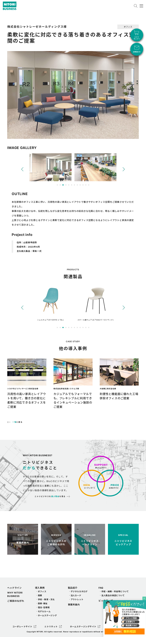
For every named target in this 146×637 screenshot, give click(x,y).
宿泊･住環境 (44, 607)
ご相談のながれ (15, 600)
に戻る (17, 422)
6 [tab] (71, 185)
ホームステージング (47, 615)
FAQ (101, 587)
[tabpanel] (51, 167)
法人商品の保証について (113, 595)
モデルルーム (44, 611)
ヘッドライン (14, 587)
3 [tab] (63, 185)
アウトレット (77, 599)
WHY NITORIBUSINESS (15, 594)
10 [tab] (83, 185)
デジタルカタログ (79, 591)
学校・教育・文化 (46, 599)
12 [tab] (88, 185)
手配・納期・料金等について (115, 591)
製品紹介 (72, 587)
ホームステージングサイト (83, 626)
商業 (40, 595)
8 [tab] (77, 185)
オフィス (42, 591)
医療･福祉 (42, 603)
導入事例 (40, 587)
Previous (22, 169)
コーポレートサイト (22, 626)
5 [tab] (68, 185)
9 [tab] (80, 185)
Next (123, 169)
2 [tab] (60, 185)
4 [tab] (65, 185)
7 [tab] (74, 185)
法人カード (76, 595)
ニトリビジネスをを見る (50, 496)
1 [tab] (57, 185)
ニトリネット (51, 626)
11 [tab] (85, 185)
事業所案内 (74, 604)
